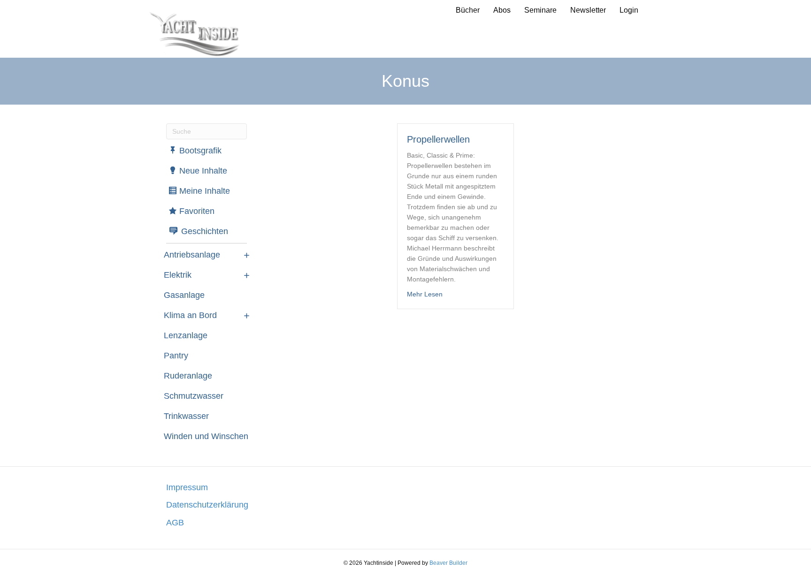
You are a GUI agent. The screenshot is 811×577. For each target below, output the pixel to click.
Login (629, 10)
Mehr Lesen (425, 294)
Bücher (468, 10)
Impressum (187, 487)
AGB (175, 522)
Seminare (540, 10)
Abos (502, 10)
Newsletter (588, 10)
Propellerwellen (438, 139)
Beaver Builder (448, 563)
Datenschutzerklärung (207, 504)
